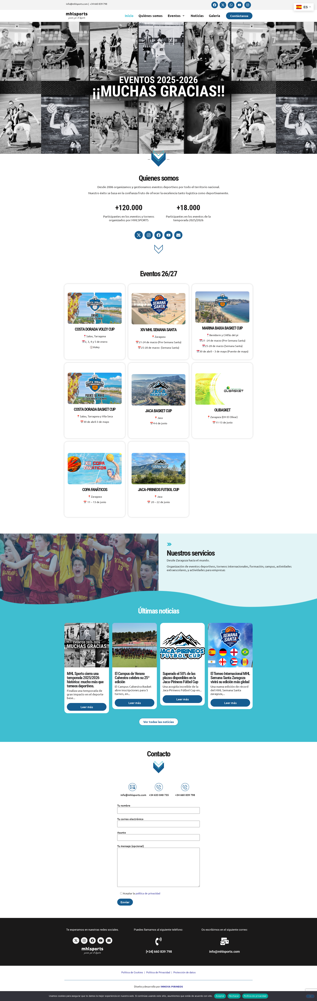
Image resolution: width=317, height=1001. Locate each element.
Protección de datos (184, 972)
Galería (214, 16)
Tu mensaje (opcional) (130, 846)
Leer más (87, 707)
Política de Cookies (132, 972)
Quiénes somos (151, 16)
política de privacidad (148, 893)
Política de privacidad (255, 996)
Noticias (197, 16)
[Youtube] (239, 5)
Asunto (121, 832)
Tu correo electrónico (130, 819)
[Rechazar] (310, 996)
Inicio (129, 16)
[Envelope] (178, 235)
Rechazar (234, 996)
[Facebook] (214, 5)
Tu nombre (123, 805)
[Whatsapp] (231, 5)
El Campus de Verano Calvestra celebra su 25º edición (132, 677)
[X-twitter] (223, 5)
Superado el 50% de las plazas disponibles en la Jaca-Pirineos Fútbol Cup (180, 677)
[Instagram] (247, 5)
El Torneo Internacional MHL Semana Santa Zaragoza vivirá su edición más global (230, 677)
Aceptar (220, 996)
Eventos (174, 16)
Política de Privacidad (158, 972)
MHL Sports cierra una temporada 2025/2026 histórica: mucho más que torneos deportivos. (85, 679)
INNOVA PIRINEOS (172, 986)
